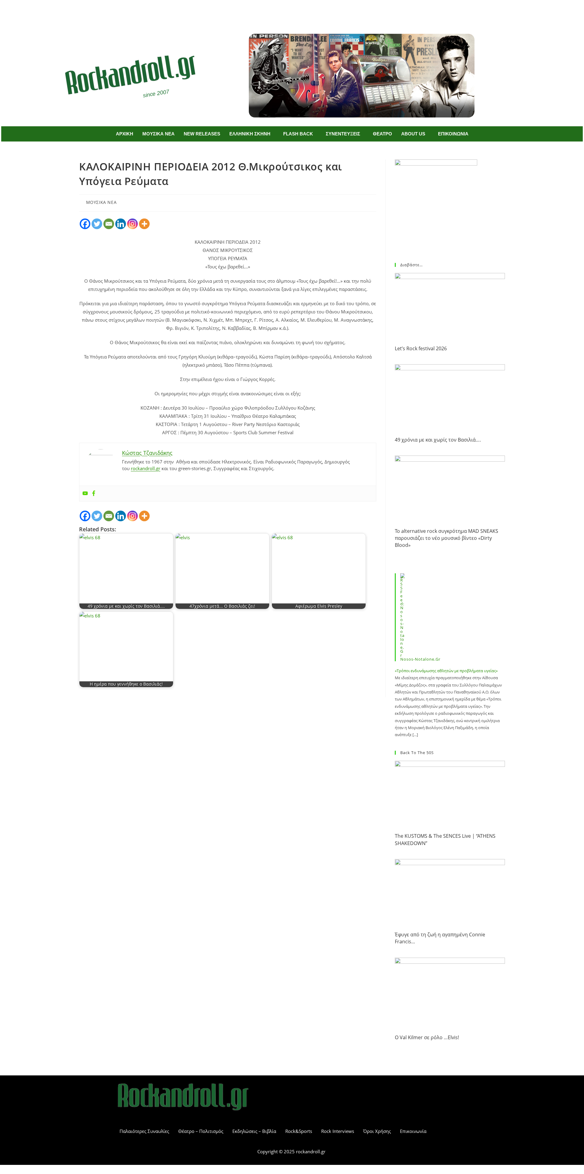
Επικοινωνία (413, 1131)
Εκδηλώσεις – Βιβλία (254, 1131)
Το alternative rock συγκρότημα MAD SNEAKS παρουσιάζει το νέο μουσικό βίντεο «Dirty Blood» (446, 538)
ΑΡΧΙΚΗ (124, 133)
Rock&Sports (298, 1131)
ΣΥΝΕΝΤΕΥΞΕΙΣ (343, 133)
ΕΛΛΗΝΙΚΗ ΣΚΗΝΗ (249, 133)
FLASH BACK (298, 133)
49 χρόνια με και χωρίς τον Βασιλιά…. (438, 439)
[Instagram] (132, 223)
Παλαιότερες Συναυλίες (144, 1131)
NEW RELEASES (202, 133)
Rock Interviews (337, 1131)
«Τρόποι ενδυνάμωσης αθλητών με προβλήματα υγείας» (446, 670)
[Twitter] (301, 11)
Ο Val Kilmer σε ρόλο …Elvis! (427, 1037)
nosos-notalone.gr (420, 659)
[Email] (108, 223)
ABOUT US (413, 133)
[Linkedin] (120, 223)
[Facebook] (283, 11)
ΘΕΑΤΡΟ (382, 133)
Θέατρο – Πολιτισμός (200, 1131)
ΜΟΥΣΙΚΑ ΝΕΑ (158, 133)
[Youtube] (85, 494)
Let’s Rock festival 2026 (421, 348)
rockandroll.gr (145, 468)
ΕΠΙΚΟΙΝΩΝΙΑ (453, 133)
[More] (144, 223)
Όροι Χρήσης (377, 1131)
